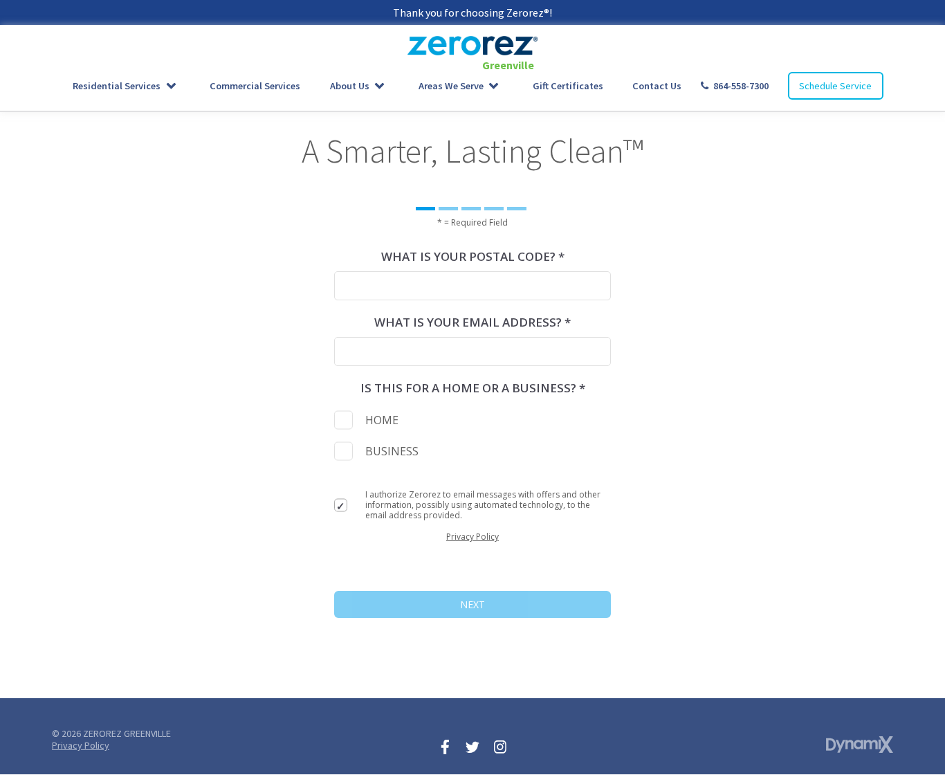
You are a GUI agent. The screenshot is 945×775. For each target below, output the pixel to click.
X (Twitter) (472, 746)
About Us (349, 86)
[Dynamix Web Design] (859, 744)
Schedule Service (835, 86)
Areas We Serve (451, 86)
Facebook (445, 746)
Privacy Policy (472, 536)
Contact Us (656, 86)
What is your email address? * (472, 322)
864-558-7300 (741, 86)
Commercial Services (255, 86)
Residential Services (116, 86)
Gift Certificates (568, 86)
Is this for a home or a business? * (472, 388)
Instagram (500, 746)
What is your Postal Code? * (473, 256)
